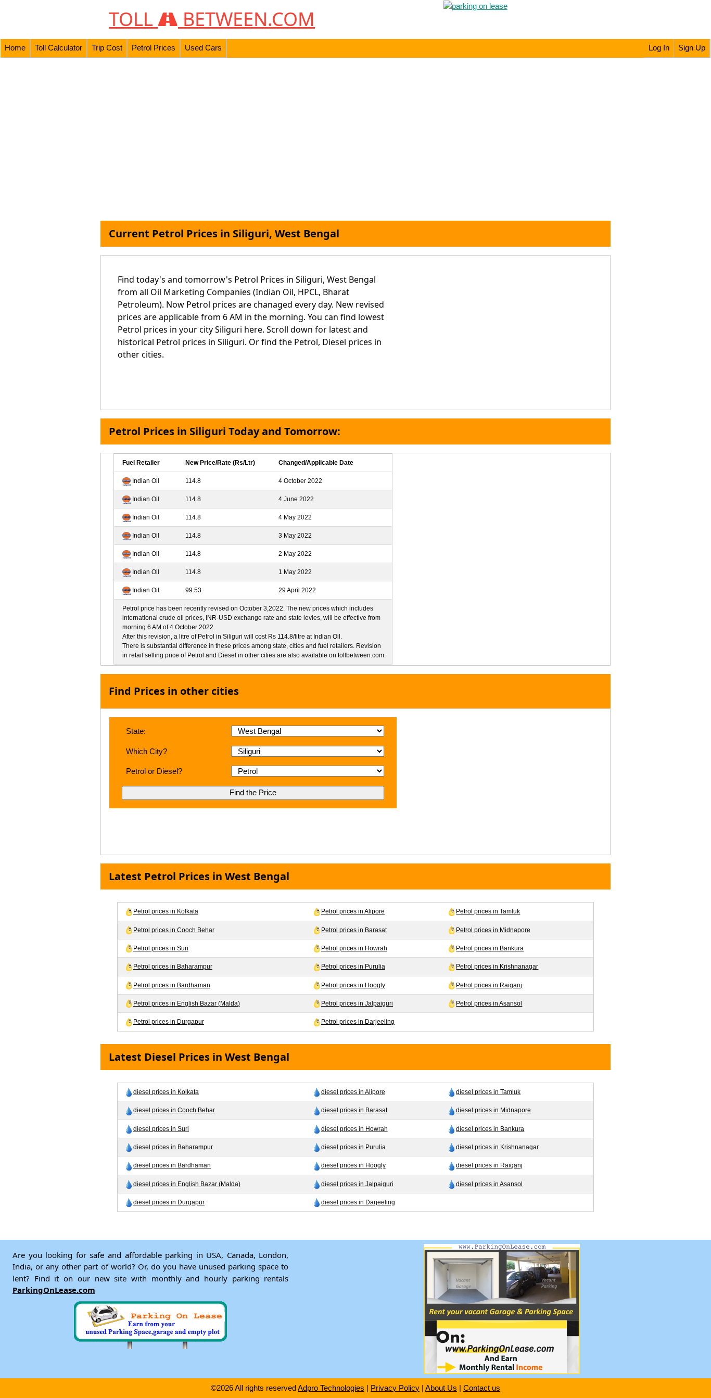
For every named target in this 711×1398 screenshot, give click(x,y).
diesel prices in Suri (161, 1129)
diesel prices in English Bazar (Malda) (186, 1184)
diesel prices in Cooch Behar (174, 1110)
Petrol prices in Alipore (353, 911)
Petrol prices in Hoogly (353, 985)
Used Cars (203, 47)
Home (15, 47)
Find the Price (253, 792)
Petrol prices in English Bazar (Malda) (186, 1003)
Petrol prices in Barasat (354, 930)
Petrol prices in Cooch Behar (173, 930)
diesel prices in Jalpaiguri (357, 1184)
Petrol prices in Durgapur (168, 1021)
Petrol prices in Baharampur (172, 966)
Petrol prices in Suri (160, 948)
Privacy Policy (395, 1387)
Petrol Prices (153, 47)
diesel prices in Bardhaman (172, 1165)
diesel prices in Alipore (353, 1092)
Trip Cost (107, 47)
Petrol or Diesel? (154, 771)
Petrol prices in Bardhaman (171, 985)
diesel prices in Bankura (490, 1129)
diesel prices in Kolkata (166, 1092)
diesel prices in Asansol (489, 1184)
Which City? (146, 751)
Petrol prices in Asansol (489, 1003)
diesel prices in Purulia (353, 1147)
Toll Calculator (58, 47)
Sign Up (691, 47)
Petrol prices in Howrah (354, 948)
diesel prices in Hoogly (353, 1165)
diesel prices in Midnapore (493, 1110)
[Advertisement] (355, 139)
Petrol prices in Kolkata (165, 911)
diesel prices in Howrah (354, 1129)
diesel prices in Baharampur (173, 1147)
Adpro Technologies (331, 1387)
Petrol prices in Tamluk (488, 911)
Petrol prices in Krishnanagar (497, 966)
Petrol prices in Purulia (353, 966)
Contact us (481, 1387)
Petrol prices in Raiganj (489, 985)
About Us (441, 1387)
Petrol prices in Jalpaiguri (357, 1003)
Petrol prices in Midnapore (493, 930)
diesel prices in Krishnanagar (497, 1147)
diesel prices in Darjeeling (358, 1202)
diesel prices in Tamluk (488, 1092)
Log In (659, 47)
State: (136, 731)
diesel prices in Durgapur (169, 1202)
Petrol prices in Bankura (490, 948)
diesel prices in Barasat (354, 1110)
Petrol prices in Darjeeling (358, 1021)
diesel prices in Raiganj (489, 1165)
